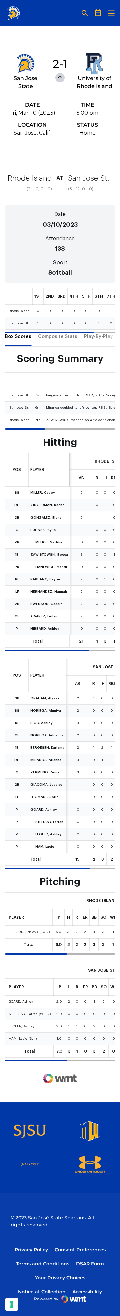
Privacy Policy (31, 1250)
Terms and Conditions (42, 1264)
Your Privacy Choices (60, 1278)
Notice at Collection (42, 1292)
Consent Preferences (80, 1250)
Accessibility (87, 1291)
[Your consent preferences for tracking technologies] (11, 1304)
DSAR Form (90, 1264)
